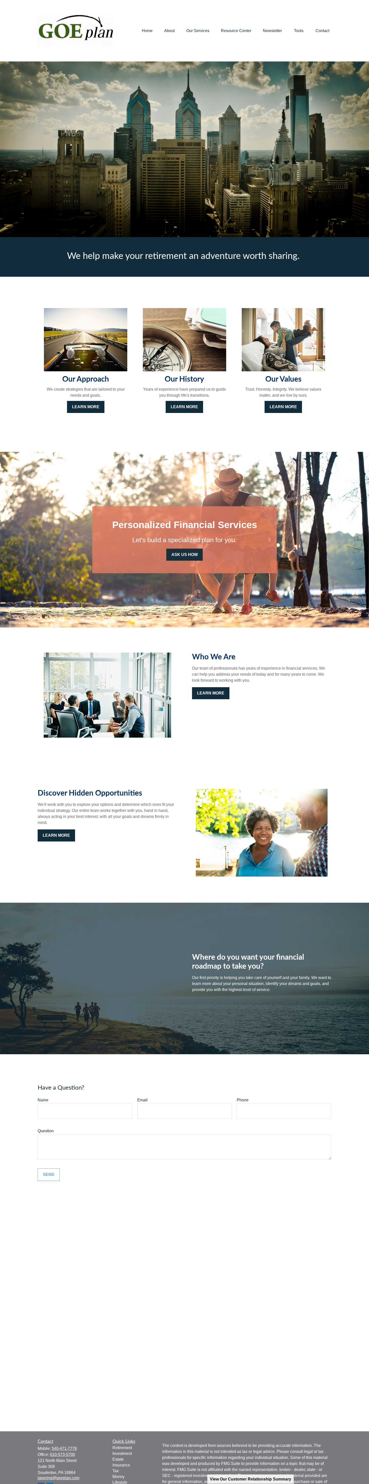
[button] (147, 30)
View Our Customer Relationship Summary (250, 1479)
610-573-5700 (62, 1454)
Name (43, 1100)
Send (48, 1174)
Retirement (122, 1448)
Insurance (121, 1465)
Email (142, 1100)
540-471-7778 (64, 1448)
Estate (118, 1459)
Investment (122, 1453)
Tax (115, 1471)
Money (118, 1476)
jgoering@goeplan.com (58, 1478)
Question (46, 1131)
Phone (243, 1100)
